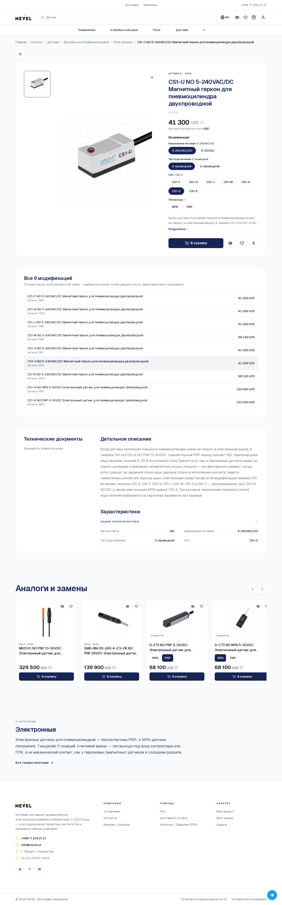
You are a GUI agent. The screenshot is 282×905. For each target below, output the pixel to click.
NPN (175, 207)
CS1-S (245, 182)
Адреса (222, 825)
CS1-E (193, 191)
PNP (189, 207)
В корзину (199, 243)
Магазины (150, 5)
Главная (21, 42)
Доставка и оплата (173, 818)
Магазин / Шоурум (117, 825)
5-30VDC (207, 150)
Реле (156, 30)
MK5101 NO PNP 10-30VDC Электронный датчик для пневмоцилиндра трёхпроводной (45, 651)
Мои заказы (225, 818)
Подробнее (177, 229)
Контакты (110, 818)
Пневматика (86, 30)
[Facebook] (39, 869)
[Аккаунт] (263, 17)
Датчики (182, 30)
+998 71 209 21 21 (254, 5)
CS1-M (228, 182)
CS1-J (210, 182)
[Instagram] (29, 869)
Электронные (123, 42)
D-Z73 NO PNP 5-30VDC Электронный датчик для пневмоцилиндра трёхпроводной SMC (176, 648)
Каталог (37, 42)
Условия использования (249, 899)
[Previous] (252, 589)
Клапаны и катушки (124, 30)
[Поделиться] (253, 243)
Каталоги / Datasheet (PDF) (179, 825)
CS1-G (193, 182)
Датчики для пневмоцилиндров (86, 42)
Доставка (132, 5)
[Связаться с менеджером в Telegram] (272, 895)
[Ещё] (203, 30)
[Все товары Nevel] (173, 112)
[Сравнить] (237, 17)
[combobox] (125, 17)
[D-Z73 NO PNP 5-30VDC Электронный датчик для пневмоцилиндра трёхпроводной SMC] (177, 620)
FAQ (163, 811)
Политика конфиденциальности (204, 899)
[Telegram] (19, 869)
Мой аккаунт (226, 811)
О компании (112, 811)
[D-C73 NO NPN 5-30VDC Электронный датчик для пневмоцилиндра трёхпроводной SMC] (242, 620)
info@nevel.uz (31, 845)
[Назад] (20, 54)
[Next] (262, 589)
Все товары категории (32, 763)
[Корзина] (254, 17)
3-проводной (209, 166)
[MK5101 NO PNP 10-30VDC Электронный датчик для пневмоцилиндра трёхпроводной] (46, 620)
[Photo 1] (37, 84)
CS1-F (176, 182)
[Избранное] (245, 17)
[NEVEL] (23, 17)
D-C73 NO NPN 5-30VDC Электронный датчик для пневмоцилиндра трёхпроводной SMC (241, 648)
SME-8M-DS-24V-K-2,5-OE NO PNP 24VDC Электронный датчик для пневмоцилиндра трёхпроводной (110, 651)
